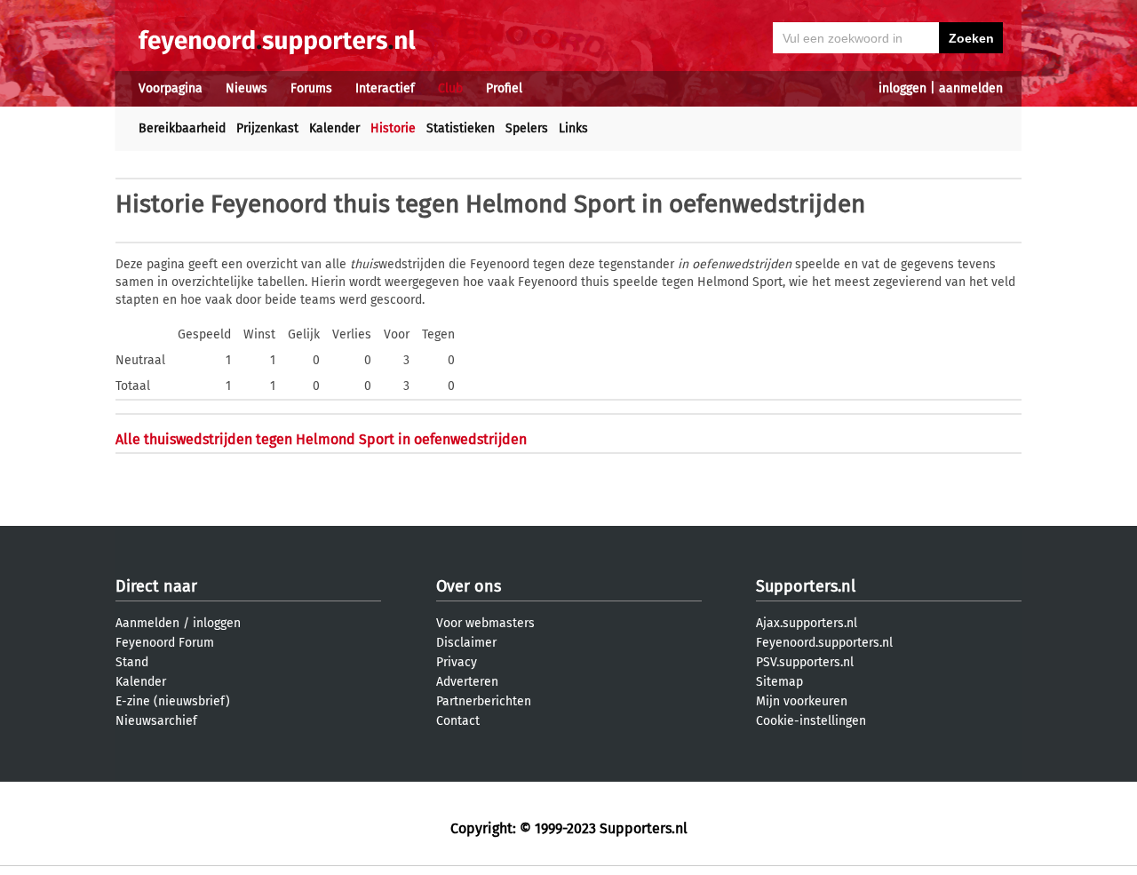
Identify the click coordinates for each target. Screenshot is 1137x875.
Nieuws (246, 88)
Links (573, 128)
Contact (458, 720)
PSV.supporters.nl (805, 662)
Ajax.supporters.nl (806, 623)
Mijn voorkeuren (801, 701)
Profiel (504, 88)
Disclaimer (466, 642)
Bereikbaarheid (182, 128)
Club (450, 88)
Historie (393, 128)
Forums (311, 88)
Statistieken (460, 128)
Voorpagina (171, 88)
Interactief (385, 88)
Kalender (334, 128)
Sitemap (779, 681)
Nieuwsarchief (156, 720)
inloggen (902, 88)
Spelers (526, 128)
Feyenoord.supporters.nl (824, 642)
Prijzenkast (267, 128)
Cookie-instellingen (811, 720)
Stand (131, 662)
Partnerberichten (483, 701)
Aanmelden (147, 623)
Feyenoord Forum (164, 642)
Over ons (468, 586)
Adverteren (467, 681)
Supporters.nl (805, 586)
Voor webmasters (485, 623)
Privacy (456, 662)
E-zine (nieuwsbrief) (172, 701)
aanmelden (971, 88)
